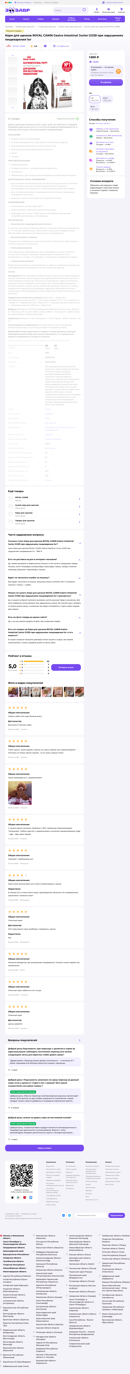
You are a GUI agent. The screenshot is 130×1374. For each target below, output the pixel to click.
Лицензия (50, 1166)
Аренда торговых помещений (73, 1176)
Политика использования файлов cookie (52, 1190)
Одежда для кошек (113, 1172)
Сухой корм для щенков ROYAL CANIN (102, 26)
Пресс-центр (71, 1169)
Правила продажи (53, 1180)
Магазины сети (92, 1200)
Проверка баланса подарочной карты (93, 1177)
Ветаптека (109, 1184)
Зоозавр (9, 26)
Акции (88, 1184)
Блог (88, 1197)
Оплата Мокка (91, 1181)
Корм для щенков (47, 26)
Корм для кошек (112, 1169)
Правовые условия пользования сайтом (21, 1215)
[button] (61, 46)
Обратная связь (52, 1202)
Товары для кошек (112, 1166)
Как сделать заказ (53, 1169)
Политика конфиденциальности (55, 1184)
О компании (71, 1166)
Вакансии (70, 1185)
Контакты (70, 1188)
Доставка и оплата (53, 1172)
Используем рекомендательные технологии (23, 1218)
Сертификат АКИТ (53, 1195)
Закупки (69, 1172)
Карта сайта (51, 1205)
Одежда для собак (112, 1181)
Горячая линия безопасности (71, 1181)
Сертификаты (51, 1199)
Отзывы (89, 1193)
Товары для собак (112, 1175)
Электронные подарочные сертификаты (91, 1171)
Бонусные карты (92, 1166)
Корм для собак (111, 1178)
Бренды (89, 1190)
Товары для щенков (25, 26)
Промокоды (90, 1187)
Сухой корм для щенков (70, 26)
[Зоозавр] (27, 10)
